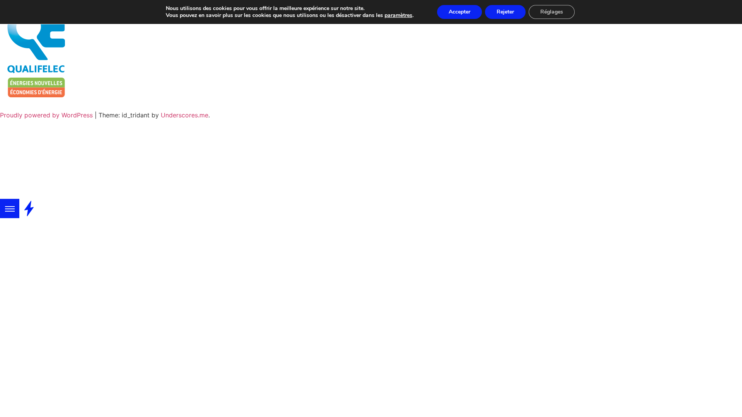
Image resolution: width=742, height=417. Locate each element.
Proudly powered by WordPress (47, 115)
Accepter (459, 11)
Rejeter (505, 11)
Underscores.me (184, 115)
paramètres (398, 15)
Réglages (551, 11)
